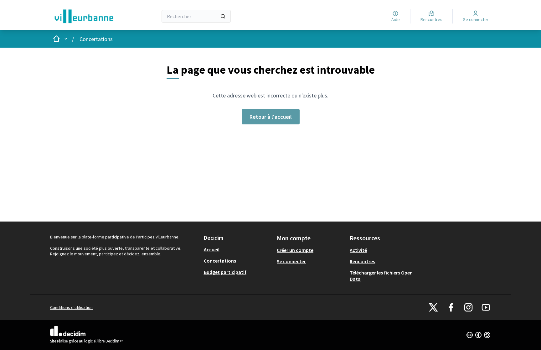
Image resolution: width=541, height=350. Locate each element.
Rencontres (362, 261)
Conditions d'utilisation (71, 307)
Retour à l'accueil (271, 116)
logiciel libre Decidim (104, 341)
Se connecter (291, 261)
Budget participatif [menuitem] (225, 272)
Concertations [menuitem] (220, 261)
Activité (358, 250)
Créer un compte (295, 250)
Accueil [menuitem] (211, 249)
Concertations (96, 39)
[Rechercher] (223, 16)
